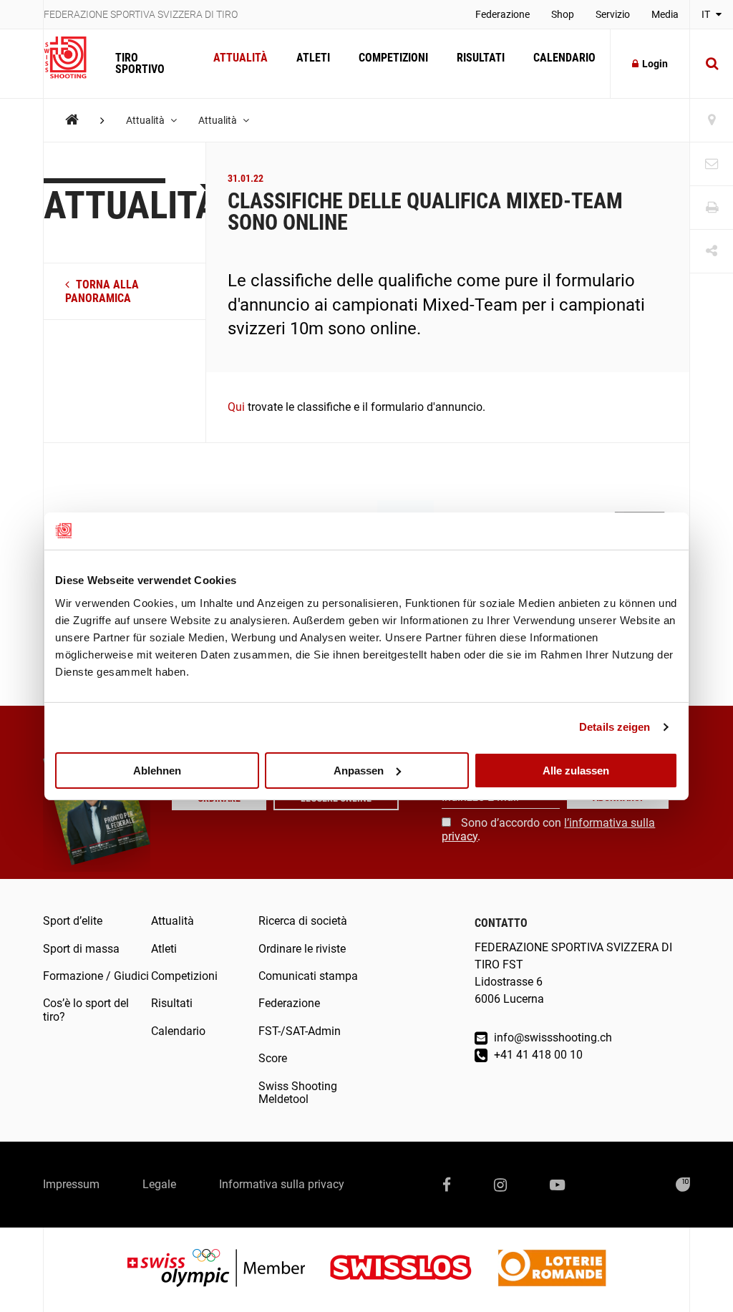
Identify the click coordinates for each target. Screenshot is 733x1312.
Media (665, 14)
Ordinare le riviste (302, 949)
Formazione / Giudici (96, 976)
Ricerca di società (302, 921)
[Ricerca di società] (711, 120)
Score (272, 1058)
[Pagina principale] (72, 58)
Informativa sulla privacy (281, 1184)
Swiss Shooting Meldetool (297, 1092)
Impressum (71, 1184)
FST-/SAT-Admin (299, 1031)
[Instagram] (500, 1184)
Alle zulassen (576, 770)
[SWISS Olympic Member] (226, 1269)
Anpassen (359, 770)
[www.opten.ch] (683, 1184)
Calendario (564, 57)
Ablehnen (157, 770)
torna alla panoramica (102, 291)
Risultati (481, 57)
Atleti (313, 57)
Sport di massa (81, 949)
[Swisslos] (411, 1269)
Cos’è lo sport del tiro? (86, 1009)
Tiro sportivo (140, 63)
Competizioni (393, 57)
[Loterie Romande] (551, 1269)
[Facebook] (446, 1184)
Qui (236, 407)
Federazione (502, 14)
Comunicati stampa (308, 976)
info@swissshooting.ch (551, 1037)
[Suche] (711, 63)
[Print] (711, 208)
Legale (159, 1184)
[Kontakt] (711, 164)
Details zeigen (614, 727)
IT (707, 14)
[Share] (711, 251)
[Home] (72, 120)
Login (655, 63)
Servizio (613, 14)
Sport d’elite (72, 921)
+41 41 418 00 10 (537, 1054)
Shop (562, 14)
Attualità (240, 57)
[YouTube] (557, 1184)
